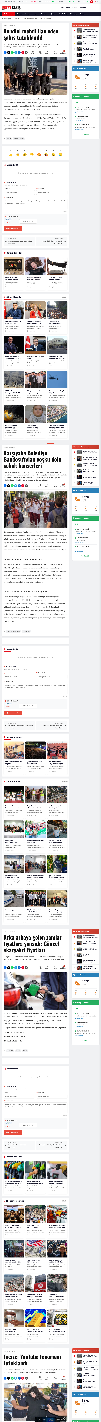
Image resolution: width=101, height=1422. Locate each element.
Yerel (27, 14)
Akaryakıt (10, 1051)
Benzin (18, 1051)
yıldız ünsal (26, 631)
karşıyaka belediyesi (13, 631)
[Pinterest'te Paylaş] (22, 52)
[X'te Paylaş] (8, 52)
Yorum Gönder (13, 229)
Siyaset (35, 14)
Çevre (53, 14)
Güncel (19, 14)
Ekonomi (44, 14)
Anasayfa (9, 14)
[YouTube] (91, 1)
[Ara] (90, 8)
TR (97, 1)
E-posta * (41, 189)
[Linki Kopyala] (26, 52)
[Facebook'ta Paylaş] (5, 52)
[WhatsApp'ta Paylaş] (12, 52)
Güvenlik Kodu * (12, 217)
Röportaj (73, 14)
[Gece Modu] (97, 7)
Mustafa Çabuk (19, 138)
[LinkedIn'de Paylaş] (19, 52)
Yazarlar (83, 8)
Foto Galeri (65, 8)
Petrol (25, 1051)
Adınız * (8, 189)
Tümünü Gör (85, 134)
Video (74, 8)
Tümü (64, 297)
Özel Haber (63, 14)
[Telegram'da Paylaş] (15, 52)
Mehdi (9, 138)
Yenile (8, 222)
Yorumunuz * (9, 197)
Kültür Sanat (84, 14)
